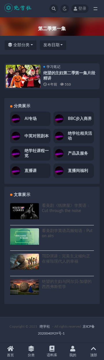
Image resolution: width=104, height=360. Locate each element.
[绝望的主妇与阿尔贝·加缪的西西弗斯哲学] (24, 287)
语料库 (52, 355)
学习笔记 (53, 66)
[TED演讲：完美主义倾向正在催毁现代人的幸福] (24, 262)
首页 (10, 355)
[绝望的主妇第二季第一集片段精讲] (23, 82)
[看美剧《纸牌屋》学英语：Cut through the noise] (24, 211)
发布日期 (51, 45)
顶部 (93, 355)
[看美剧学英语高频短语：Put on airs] (24, 236)
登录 (82, 9)
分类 (31, 355)
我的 (72, 355)
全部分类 (20, 45)
